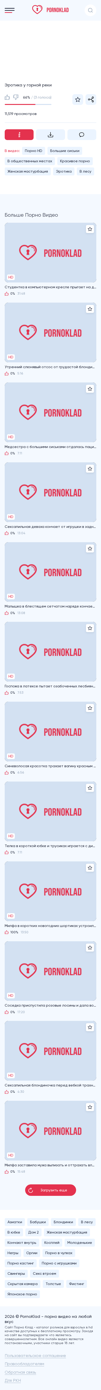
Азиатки (15, 1222)
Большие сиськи (64, 150)
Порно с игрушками (59, 1263)
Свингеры (16, 1273)
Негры (13, 1253)
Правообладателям (24, 1363)
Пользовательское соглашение (35, 1355)
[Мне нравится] (7, 97)
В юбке (14, 1232)
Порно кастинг (21, 1263)
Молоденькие (79, 1242)
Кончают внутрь (22, 1242)
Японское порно (22, 1294)
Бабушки (38, 1222)
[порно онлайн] (50, 9)
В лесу (85, 171)
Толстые (53, 1284)
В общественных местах (30, 161)
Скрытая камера (23, 1284)
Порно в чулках (58, 1253)
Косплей (51, 1242)
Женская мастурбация (28, 171)
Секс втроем (44, 1273)
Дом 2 (33, 1232)
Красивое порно (75, 161)
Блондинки (63, 1222)
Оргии (31, 1253)
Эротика (64, 171)
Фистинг (76, 1284)
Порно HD (33, 150)
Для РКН (13, 1380)
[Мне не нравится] (15, 97)
